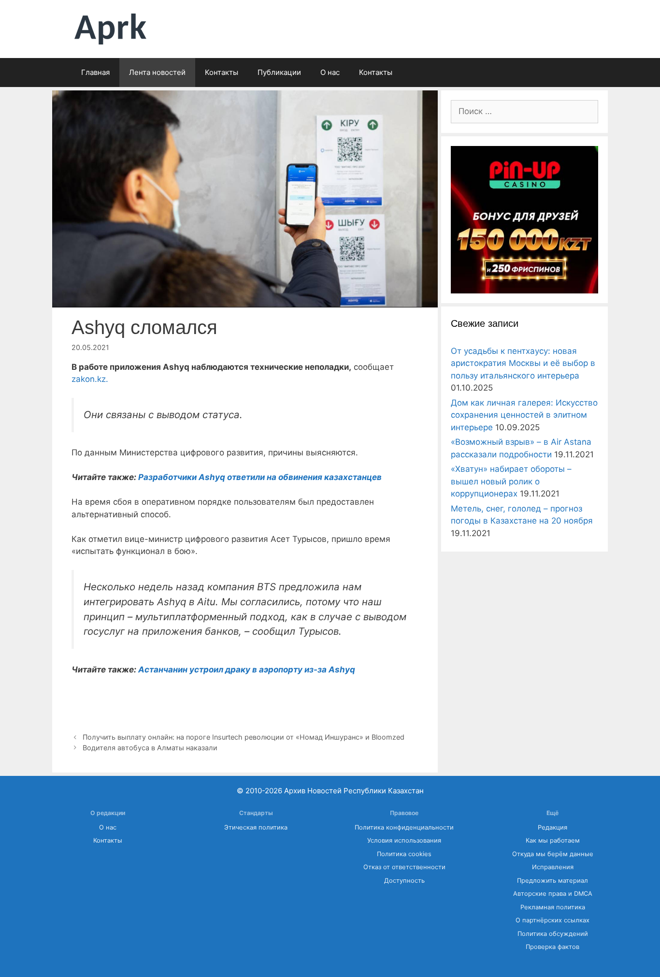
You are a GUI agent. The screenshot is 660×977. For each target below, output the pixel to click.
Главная (95, 72)
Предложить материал (552, 880)
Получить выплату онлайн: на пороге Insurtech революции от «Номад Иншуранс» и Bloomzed (243, 737)
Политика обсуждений (552, 933)
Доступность (404, 880)
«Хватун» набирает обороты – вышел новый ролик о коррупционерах (511, 481)
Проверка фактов (552, 946)
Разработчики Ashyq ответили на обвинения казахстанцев (259, 477)
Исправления (553, 867)
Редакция (552, 827)
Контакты (221, 72)
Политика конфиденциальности (404, 827)
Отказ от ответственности (404, 867)
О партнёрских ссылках (552, 920)
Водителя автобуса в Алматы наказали (151, 748)
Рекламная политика (552, 907)
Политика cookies (404, 854)
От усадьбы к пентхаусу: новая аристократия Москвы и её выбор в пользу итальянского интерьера (523, 363)
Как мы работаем (553, 840)
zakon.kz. (90, 379)
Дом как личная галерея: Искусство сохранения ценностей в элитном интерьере (524, 415)
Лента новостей (157, 72)
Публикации (279, 72)
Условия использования (404, 840)
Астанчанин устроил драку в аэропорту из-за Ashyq (246, 669)
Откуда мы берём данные (552, 854)
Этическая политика (255, 827)
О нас (330, 72)
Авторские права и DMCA (552, 893)
